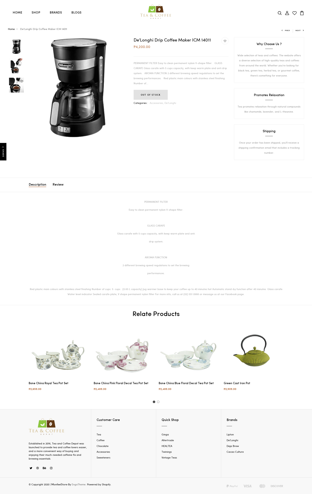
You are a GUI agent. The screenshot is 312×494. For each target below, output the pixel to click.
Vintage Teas (169, 457)
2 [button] (158, 402)
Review (58, 184)
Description (37, 184)
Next (298, 30)
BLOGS (76, 12)
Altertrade (168, 440)
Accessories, (157, 103)
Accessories (103, 451)
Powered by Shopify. (98, 484)
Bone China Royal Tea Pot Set (48, 383)
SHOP (36, 12)
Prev (287, 30)
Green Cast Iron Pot (237, 383)
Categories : (141, 103)
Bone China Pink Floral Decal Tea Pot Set (121, 383)
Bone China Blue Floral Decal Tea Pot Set (186, 383)
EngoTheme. (79, 484)
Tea (99, 434)
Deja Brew (233, 446)
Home (11, 29)
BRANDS (56, 12)
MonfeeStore (59, 484)
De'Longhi (170, 103)
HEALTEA (167, 446)
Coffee (101, 440)
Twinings (167, 451)
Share (3, 153)
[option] (16, 46)
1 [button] (154, 402)
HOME (17, 12)
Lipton (230, 434)
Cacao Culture (235, 451)
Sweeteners (103, 457)
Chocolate (103, 446)
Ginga (165, 434)
